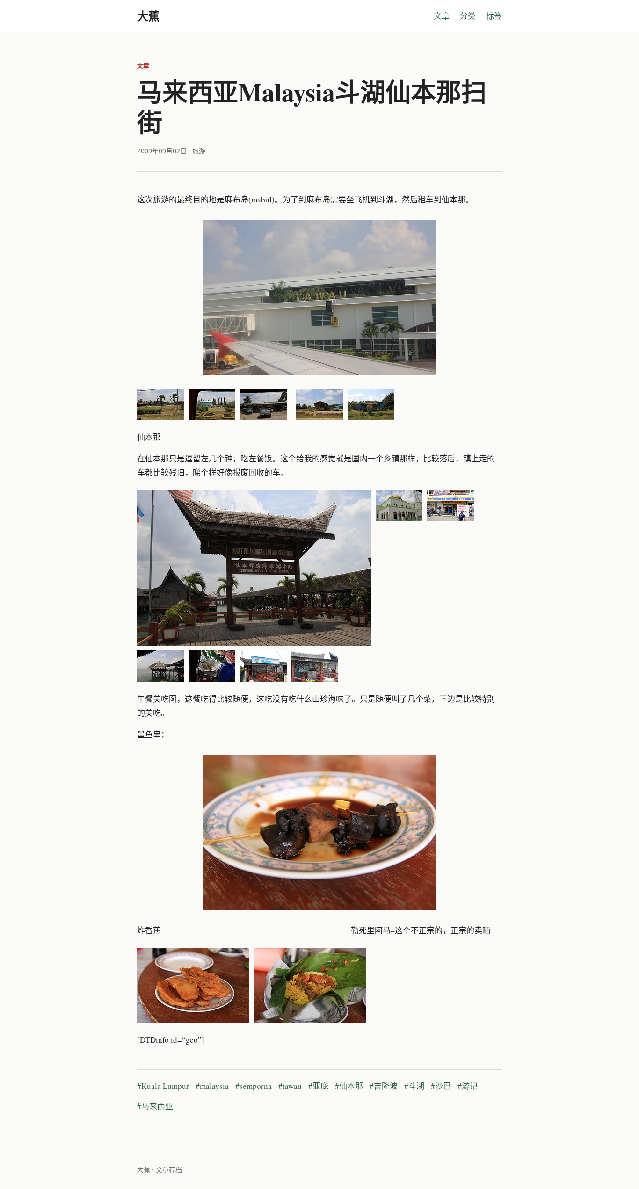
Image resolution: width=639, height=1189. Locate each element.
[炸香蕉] (193, 985)
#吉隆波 (384, 1086)
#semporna (253, 1086)
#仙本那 (349, 1086)
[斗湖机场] (319, 297)
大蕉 (148, 15)
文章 (442, 15)
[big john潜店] (314, 666)
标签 (494, 15)
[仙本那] (254, 568)
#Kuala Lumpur (163, 1086)
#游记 (467, 1086)
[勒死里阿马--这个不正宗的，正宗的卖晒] (310, 985)
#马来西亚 (155, 1106)
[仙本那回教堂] (399, 505)
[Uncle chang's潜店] (263, 666)
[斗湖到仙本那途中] (160, 404)
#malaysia (212, 1086)
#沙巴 (441, 1086)
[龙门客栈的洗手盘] (212, 666)
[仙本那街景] (450, 505)
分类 (468, 15)
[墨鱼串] (319, 832)
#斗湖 (414, 1086)
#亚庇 (318, 1086)
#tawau (290, 1086)
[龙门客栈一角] (160, 666)
